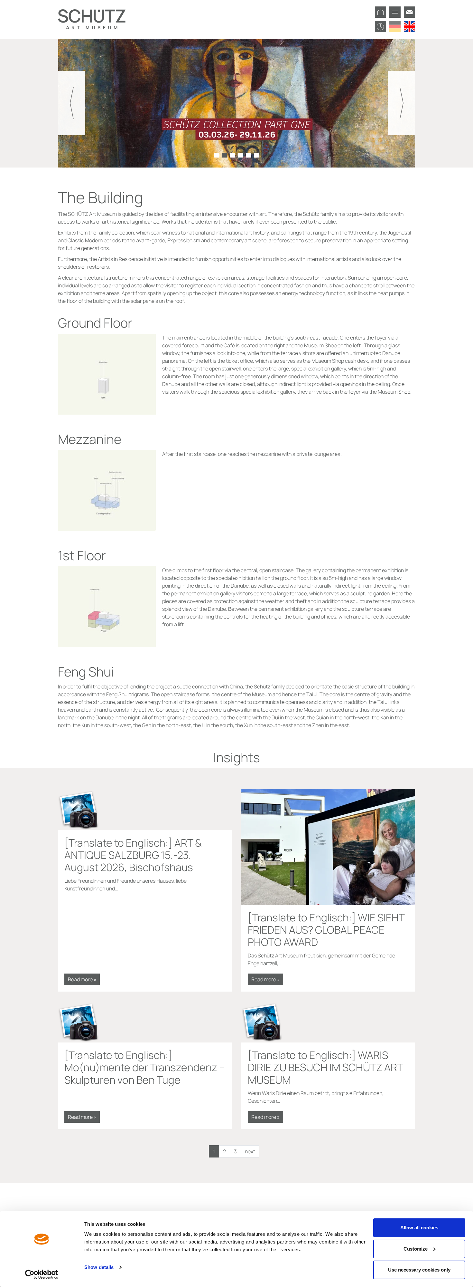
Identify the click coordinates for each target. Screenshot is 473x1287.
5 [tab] (248, 155)
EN (409, 26)
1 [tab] (216, 155)
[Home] (380, 12)
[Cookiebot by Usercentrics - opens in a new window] (42, 1274)
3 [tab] (232, 155)
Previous (71, 103)
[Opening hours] (380, 26)
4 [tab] (240, 155)
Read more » (82, 979)
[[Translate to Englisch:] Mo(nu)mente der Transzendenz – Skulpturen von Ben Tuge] (145, 1021)
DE (395, 26)
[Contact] (409, 12)
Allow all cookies (419, 1227)
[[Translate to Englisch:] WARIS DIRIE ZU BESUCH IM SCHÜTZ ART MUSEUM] (328, 1021)
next (250, 1151)
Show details (99, 1267)
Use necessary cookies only (419, 1270)
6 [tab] (256, 155)
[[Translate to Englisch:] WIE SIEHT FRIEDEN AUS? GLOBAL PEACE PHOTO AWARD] (328, 847)
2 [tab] (224, 155)
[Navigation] (395, 12)
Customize (415, 1249)
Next (401, 103)
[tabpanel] (236, 103)
